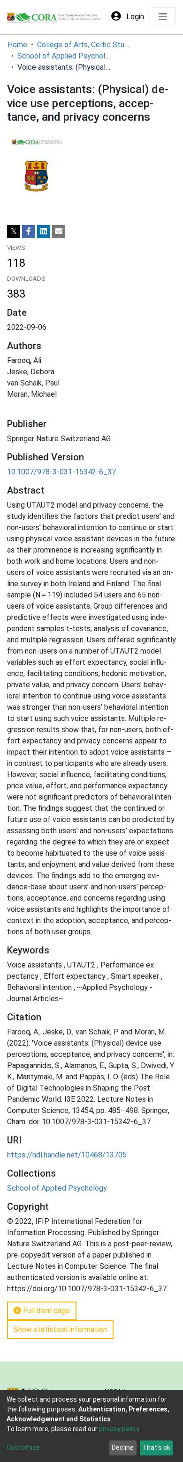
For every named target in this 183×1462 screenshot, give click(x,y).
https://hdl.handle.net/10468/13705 (67, 1154)
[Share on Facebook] (28, 231)
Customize (23, 1447)
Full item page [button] (45, 1310)
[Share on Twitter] (13, 231)
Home (17, 44)
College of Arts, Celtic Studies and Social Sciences (84, 44)
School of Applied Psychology (64, 55)
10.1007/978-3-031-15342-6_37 (61, 471)
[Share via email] (58, 231)
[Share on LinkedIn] (43, 231)
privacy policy (119, 1429)
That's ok (156, 1447)
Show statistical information (60, 1329)
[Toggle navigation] (163, 16)
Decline (123, 1447)
